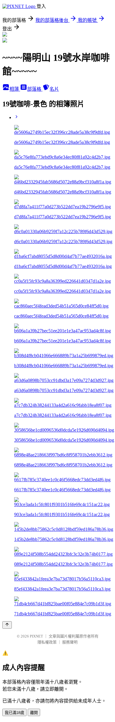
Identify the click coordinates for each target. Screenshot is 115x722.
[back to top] (7, 625)
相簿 (14, 89)
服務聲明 (70, 642)
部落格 (34, 89)
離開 (34, 712)
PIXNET (36, 636)
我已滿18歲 (14, 712)
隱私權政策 (47, 642)
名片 (54, 89)
